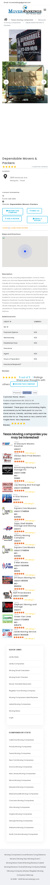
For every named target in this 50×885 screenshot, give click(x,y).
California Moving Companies (21, 740)
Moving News (14, 711)
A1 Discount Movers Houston (24, 444)
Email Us (35, 211)
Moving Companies (12, 854)
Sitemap (29, 875)
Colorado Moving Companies (21, 800)
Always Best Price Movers (27, 455)
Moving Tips (22, 859)
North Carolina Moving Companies (23, 834)
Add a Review (13, 219)
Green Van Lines (22, 616)
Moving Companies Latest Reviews (23, 697)
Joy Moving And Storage (27, 485)
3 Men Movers (21, 562)
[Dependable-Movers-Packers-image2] (25, 82)
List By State (14, 657)
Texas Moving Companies (20, 753)
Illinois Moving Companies (20, 780)
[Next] (43, 82)
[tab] (24, 234)
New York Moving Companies (21, 760)
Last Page (27, 392)
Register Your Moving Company (22, 690)
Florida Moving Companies (20, 746)
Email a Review (38, 219)
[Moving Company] (6, 20)
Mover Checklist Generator (20, 684)
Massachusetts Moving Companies (23, 794)
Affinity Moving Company (22, 536)
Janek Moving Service (24, 631)
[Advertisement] (25, 130)
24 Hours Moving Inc (25, 577)
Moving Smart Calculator (19, 670)
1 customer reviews (40, 166)
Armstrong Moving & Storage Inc (25, 468)
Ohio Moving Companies (19, 807)
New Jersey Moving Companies (22, 773)
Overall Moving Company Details (32, 867)
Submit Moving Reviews (28, 863)
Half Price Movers (22, 592)
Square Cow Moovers (25, 508)
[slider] (9, 166)
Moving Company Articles (18, 871)
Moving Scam (33, 859)
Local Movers (27, 854)
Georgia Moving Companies (21, 821)
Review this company (13, 212)
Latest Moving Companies (20, 704)
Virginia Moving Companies (20, 814)
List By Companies (16, 664)
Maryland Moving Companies (21, 787)
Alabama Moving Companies (21, 827)
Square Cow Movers (24, 547)
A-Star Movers (20, 496)
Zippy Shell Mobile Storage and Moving (25, 524)
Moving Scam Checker (18, 677)
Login (11, 717)
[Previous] (6, 82)
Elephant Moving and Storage (25, 605)
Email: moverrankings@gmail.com (17, 2)
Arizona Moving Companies (20, 767)
